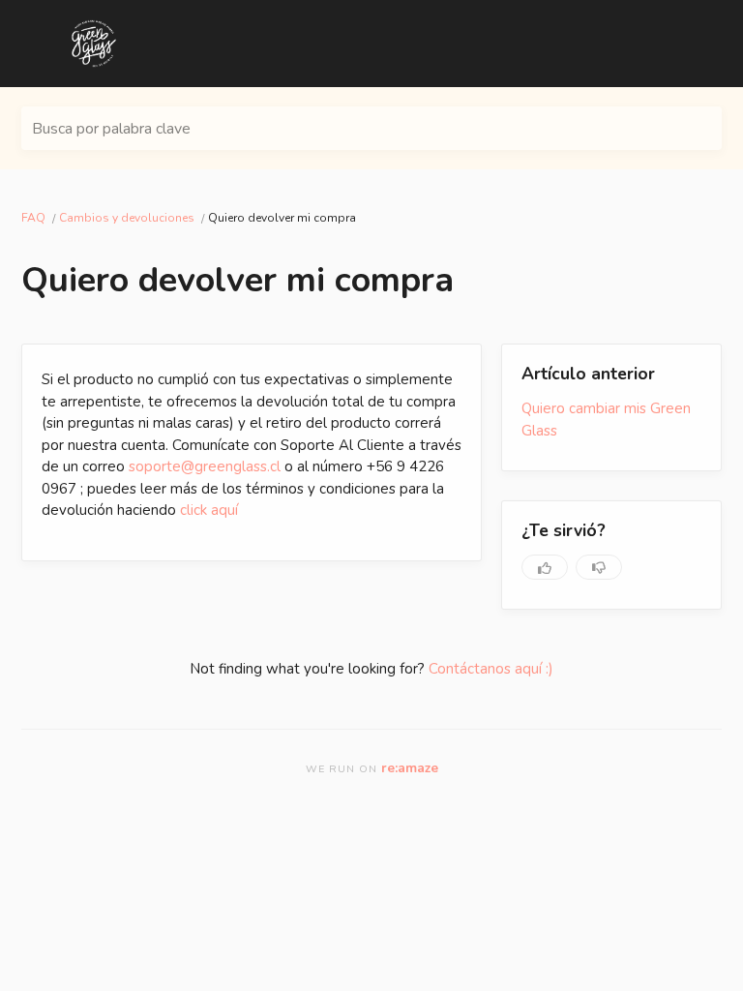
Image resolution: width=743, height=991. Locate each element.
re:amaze (409, 768)
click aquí (209, 510)
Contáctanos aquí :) (491, 668)
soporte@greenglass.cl (205, 466)
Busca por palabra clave (111, 128)
